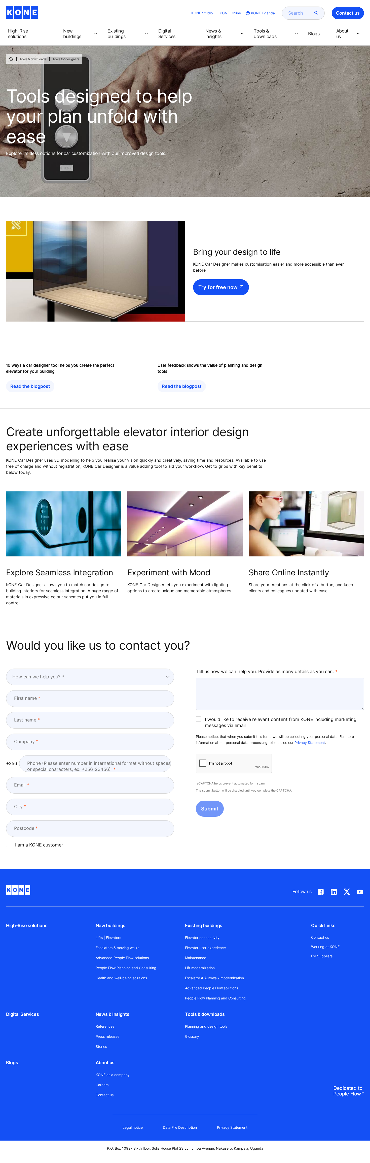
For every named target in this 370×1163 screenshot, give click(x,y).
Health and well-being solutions (121, 978)
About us (105, 1062)
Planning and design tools (206, 1026)
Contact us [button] (348, 13)
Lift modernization (200, 968)
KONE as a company (113, 1075)
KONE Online (230, 13)
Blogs (12, 1062)
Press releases (107, 1036)
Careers (102, 1085)
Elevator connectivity (202, 937)
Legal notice (133, 1127)
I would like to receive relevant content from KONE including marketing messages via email (280, 722)
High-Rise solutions (26, 925)
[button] (31, 33)
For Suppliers (321, 956)
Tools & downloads (33, 59)
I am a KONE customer (39, 844)
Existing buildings (203, 925)
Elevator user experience (205, 948)
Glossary (192, 1036)
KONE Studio (202, 13)
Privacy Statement (309, 742)
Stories (101, 1046)
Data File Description (180, 1127)
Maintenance (195, 958)
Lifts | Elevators (108, 937)
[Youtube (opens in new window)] (360, 891)
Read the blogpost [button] (30, 386)
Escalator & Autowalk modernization (214, 978)
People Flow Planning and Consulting (126, 968)
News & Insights (112, 1014)
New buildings (110, 925)
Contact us (105, 1095)
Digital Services (22, 1014)
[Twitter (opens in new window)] (347, 891)
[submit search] (316, 13)
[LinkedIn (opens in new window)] (334, 891)
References (105, 1026)
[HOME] (11, 59)
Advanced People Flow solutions (122, 958)
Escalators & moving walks (117, 948)
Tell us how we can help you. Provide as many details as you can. (265, 671)
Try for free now (218, 287)
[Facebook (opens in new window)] (321, 891)
